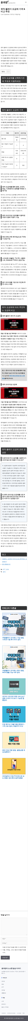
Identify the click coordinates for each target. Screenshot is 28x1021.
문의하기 (4, 1004)
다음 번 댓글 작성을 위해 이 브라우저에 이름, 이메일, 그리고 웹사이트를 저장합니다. (14, 949)
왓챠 (7, 569)
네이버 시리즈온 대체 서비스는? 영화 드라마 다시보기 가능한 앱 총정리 (13, 698)
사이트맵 (19, 1013)
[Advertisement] (14, 29)
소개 (3, 1001)
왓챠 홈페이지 (6, 564)
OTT (4, 569)
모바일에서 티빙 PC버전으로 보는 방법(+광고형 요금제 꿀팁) (13, 777)
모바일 (3, 990)
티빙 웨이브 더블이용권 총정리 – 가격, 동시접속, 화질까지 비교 (13, 725)
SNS (3, 984)
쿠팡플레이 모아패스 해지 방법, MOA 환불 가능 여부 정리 (13, 671)
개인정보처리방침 (11, 1013)
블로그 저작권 (5, 1007)
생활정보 (4, 993)
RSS (23, 1013)
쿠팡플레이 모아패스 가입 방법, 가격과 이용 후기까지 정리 (13, 639)
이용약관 (4, 1013)
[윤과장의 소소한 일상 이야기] (8, 2)
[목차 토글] (7, 71)
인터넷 (3, 981)
